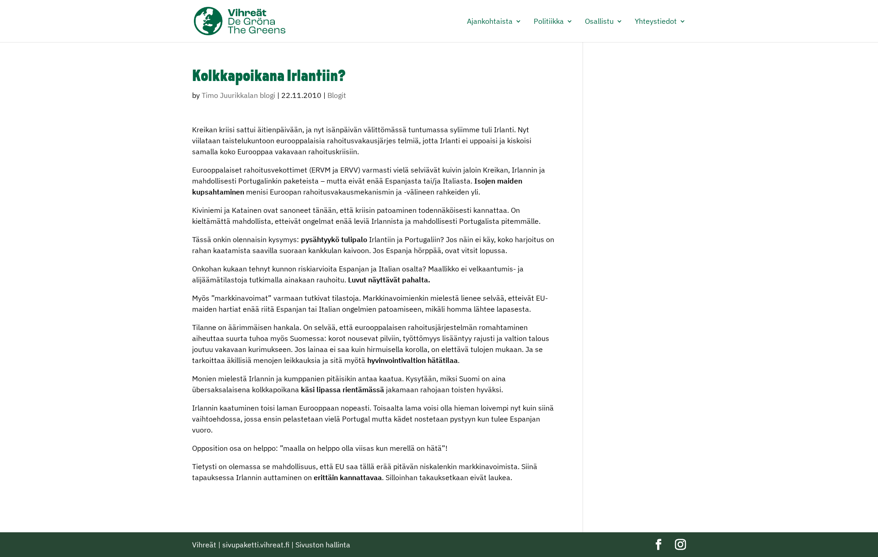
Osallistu (599, 22)
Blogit (336, 95)
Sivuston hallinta (322, 544)
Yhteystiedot (656, 22)
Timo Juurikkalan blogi (238, 95)
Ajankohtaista (490, 22)
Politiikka (549, 22)
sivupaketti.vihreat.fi (255, 544)
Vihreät (204, 544)
